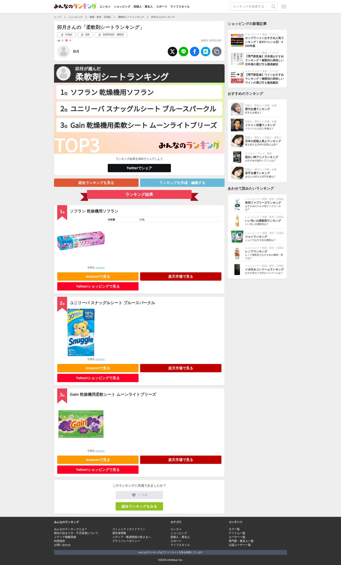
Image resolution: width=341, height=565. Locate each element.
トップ (57, 17)
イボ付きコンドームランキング (264, 269)
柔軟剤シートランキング (131, 17)
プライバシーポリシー (126, 540)
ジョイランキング (256, 236)
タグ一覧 (234, 529)
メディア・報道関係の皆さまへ (131, 537)
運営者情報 (119, 533)
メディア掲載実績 (65, 537)
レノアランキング (256, 251)
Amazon (100, 267)
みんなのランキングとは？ (70, 529)
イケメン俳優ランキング (260, 125)
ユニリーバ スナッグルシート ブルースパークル (112, 303)
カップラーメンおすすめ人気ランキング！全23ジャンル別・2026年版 (264, 41)
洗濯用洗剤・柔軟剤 (113, 34)
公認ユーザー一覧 (240, 544)
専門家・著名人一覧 (241, 540)
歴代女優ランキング (257, 109)
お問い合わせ (62, 544)
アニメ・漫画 (265, 153)
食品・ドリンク (270, 34)
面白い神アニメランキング (261, 157)
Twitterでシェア (139, 168)
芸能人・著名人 (143, 6)
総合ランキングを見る (96, 183)
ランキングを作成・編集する (182, 183)
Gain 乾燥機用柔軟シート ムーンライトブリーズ (113, 394)
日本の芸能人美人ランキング (263, 141)
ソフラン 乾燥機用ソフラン (94, 211)
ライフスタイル (180, 6)
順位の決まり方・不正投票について (76, 533)
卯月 (76, 51)
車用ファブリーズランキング (263, 202)
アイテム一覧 (237, 533)
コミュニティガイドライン (128, 529)
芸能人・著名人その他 (276, 137)
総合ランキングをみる (139, 506)
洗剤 (87, 34)
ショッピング (122, 6)
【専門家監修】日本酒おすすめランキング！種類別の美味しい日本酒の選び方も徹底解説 (264, 60)
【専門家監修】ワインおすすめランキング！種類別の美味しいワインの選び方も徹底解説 (264, 78)
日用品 (68, 34)
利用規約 (59, 540)
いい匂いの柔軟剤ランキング (263, 220)
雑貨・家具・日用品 (100, 17)
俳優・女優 (270, 105)
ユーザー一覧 (237, 537)
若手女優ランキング (257, 173)
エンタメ (105, 6)
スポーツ (161, 6)
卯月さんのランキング (163, 17)
